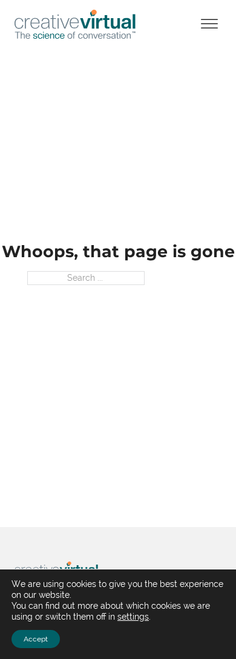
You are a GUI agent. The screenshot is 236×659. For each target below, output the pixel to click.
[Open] (209, 24)
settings (133, 616)
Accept (36, 639)
